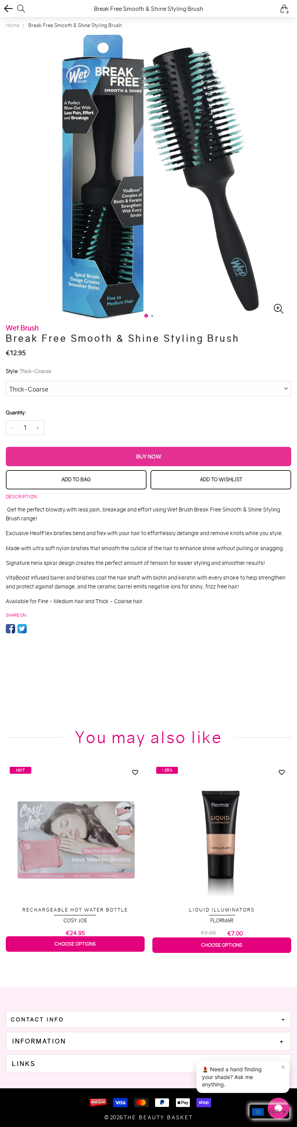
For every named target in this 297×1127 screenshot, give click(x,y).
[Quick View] (135, 786)
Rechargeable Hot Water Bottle (75, 910)
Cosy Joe (75, 920)
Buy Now (148, 456)
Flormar (221, 920)
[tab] (148, 1019)
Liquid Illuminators (222, 910)
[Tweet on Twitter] (22, 628)
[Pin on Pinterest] (33, 628)
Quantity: (16, 412)
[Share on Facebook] (10, 628)
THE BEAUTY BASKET (158, 1117)
